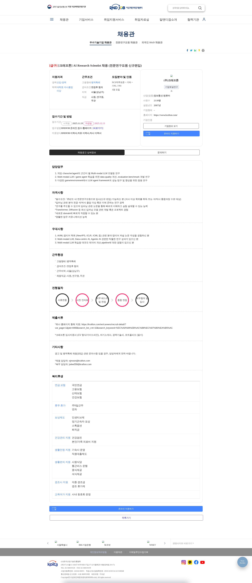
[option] (61, 543)
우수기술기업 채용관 (101, 42)
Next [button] (164, 543)
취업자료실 (142, 19)
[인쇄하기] (203, 50)
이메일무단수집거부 (138, 552)
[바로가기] (98, 128)
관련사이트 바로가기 (182, 543)
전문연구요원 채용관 (127, 42)
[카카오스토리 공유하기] (199, 50)
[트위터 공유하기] (191, 50)
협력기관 (193, 19)
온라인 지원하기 (171, 133)
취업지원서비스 (114, 19)
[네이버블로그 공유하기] (195, 50)
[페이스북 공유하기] (187, 50)
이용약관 (118, 552)
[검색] (200, 8)
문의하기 (162, 152)
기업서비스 (86, 19)
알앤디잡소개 (168, 19)
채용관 (64, 19)
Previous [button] (47, 543)
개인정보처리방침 (98, 552)
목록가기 (126, 518)
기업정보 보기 (171, 126)
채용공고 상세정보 (87, 152)
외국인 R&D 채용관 (152, 42)
